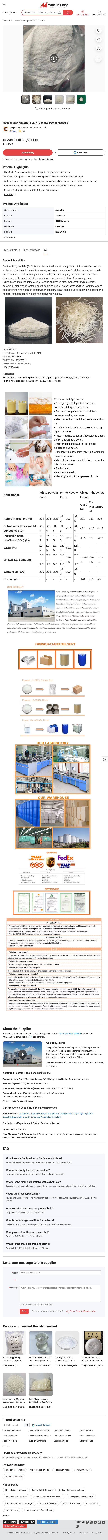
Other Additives (86, 1440)
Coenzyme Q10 (67, 1113)
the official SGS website (69, 1033)
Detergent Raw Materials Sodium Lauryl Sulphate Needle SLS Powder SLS (13, 1402)
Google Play (27, 1521)
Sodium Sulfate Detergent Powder (47, 1496)
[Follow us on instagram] (95, 1521)
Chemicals (15, 20)
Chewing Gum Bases (12, 1430)
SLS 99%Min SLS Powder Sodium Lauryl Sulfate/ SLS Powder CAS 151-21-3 (40, 1360)
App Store (10, 1521)
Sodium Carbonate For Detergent (19, 1503)
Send (24, 1311)
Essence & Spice (61, 1440)
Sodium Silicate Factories (16, 1496)
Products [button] (28, 12)
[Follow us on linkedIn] (77, 1526)
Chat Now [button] (82, 152)
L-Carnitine (24, 1113)
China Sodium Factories (15, 1490)
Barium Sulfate (82, 1470)
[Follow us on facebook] (87, 1521)
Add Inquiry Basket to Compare (54, 108)
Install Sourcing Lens (16, 1526)
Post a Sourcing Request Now (81, 1311)
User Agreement (69, 1532)
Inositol (55, 1113)
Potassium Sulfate (63, 1470)
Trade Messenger (47, 1521)
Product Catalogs (42, 1425)
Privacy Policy (97, 1532)
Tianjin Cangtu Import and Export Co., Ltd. (28, 127)
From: (15, 1272)
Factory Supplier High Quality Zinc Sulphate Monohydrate (12, 1360)
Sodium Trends (11, 1510)
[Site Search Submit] (68, 12)
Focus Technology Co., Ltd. (34, 1532)
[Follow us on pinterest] (103, 1521)
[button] (4, 4)
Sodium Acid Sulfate (71, 1503)
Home (5, 20)
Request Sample (46, 159)
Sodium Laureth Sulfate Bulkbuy (38, 1510)
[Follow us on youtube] (99, 1521)
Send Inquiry (27, 152)
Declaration (83, 1532)
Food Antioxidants (62, 1430)
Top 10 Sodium (92, 1503)
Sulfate (41, 20)
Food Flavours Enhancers (39, 1435)
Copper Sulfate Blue (13, 1476)
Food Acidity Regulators (38, 1430)
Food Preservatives (62, 1435)
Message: (14, 1287)
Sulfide (21, 1470)
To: (17, 1280)
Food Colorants (86, 1430)
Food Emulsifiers (10, 1435)
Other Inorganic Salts (39, 1470)
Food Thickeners (10, 1440)
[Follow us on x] (91, 1521)
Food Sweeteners (87, 1435)
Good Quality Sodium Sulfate (80, 1496)
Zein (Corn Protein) (52, 1116)
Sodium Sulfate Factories (42, 1490)
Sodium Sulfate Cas (48, 1503)
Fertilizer (9, 1470)
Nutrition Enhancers (37, 1440)
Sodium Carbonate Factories (71, 1490)
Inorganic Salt (29, 20)
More (5, 1445)
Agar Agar (79, 1113)
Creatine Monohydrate (40, 1113)
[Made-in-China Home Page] (54, 5)
